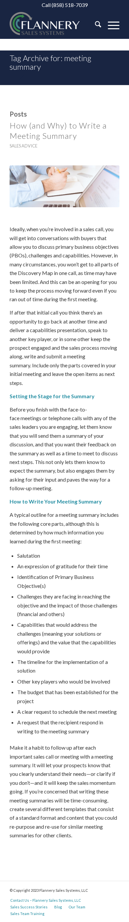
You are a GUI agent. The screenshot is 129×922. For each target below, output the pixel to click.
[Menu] (110, 25)
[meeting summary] (64, 186)
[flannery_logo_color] (53, 25)
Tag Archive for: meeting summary (50, 62)
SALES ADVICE (23, 145)
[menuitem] (94, 25)
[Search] (94, 25)
